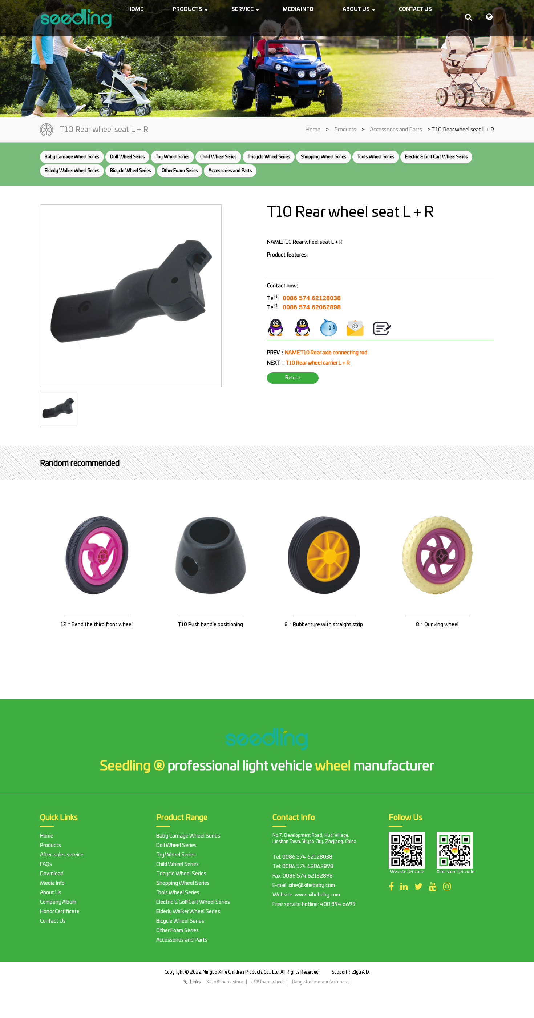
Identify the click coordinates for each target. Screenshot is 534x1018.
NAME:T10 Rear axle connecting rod (326, 352)
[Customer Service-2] (302, 327)
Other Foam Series (180, 170)
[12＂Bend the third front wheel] (97, 571)
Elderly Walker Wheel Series (72, 170)
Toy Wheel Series (172, 157)
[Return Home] (76, 18)
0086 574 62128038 (312, 298)
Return (292, 377)
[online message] (382, 327)
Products (187, 9)
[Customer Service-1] (275, 327)
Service (242, 9)
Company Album (58, 902)
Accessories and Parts (396, 129)
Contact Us (415, 9)
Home (135, 9)
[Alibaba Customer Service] (328, 327)
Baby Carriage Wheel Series (72, 157)
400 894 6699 (338, 904)
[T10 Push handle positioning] (210, 571)
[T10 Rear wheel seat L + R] (130, 296)
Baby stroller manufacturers (319, 982)
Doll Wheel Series (127, 157)
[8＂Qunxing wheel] (437, 571)
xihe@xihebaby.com (311, 885)
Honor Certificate (60, 911)
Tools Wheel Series (375, 157)
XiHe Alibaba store (224, 982)
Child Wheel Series (218, 157)
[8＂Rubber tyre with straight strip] (324, 571)
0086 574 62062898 (312, 307)
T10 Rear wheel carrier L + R (318, 363)
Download (52, 873)
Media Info (298, 9)
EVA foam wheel (267, 982)
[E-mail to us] (355, 327)
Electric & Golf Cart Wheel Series (436, 157)
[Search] (468, 17)
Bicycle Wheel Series (130, 170)
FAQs (46, 864)
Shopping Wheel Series (323, 157)
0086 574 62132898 (308, 876)
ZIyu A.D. (361, 972)
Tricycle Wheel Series (268, 157)
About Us (356, 9)
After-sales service (62, 855)
